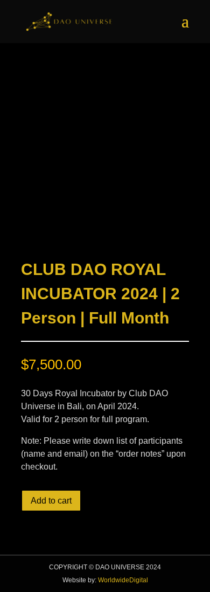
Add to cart (51, 500)
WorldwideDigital (123, 580)
